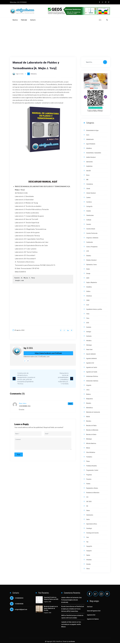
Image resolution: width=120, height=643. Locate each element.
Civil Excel (89, 606)
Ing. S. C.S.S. (28, 347)
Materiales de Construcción (93, 412)
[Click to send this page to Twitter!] (64, 330)
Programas (89, 475)
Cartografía (89, 206)
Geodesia (88, 327)
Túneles (88, 555)
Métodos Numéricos (91, 443)
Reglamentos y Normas (92, 488)
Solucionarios (89, 515)
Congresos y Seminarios (92, 238)
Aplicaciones (89, 162)
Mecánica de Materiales (92, 430)
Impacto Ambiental (91, 354)
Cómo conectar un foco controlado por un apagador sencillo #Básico (71, 624)
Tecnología (89, 528)
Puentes (88, 483)
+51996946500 (19, 604)
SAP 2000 (89, 501)
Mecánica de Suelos (91, 434)
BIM (87, 179)
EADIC (87, 278)
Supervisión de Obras (91, 524)
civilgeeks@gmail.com (21, 609)
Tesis (87, 537)
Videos (88, 568)
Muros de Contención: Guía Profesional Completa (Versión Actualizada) (71, 599)
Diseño (88, 269)
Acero (87, 135)
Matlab (88, 416)
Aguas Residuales (90, 144)
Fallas (87, 314)
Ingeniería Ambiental (91, 358)
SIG (87, 506)
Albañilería (89, 148)
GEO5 (87, 323)
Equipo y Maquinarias (91, 282)
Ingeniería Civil (90, 363)
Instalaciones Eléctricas (92, 376)
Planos (88, 461)
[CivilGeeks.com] (22, 11)
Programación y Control (92, 470)
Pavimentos (89, 457)
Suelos (88, 519)
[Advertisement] (60, 35)
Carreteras (89, 202)
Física (87, 318)
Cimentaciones (90, 215)
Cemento (88, 211)
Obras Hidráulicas (90, 452)
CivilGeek (88, 220)
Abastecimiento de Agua (92, 130)
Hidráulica (34, 74)
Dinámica (88, 255)
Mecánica (88, 421)
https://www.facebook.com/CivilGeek (48, 353)
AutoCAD (88, 170)
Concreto (88, 224)
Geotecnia (89, 336)
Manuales (88, 403)
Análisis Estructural (91, 157)
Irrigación (88, 385)
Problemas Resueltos (91, 466)
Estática (88, 291)
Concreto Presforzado (91, 233)
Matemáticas (89, 407)
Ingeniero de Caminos (93, 619)
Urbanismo (89, 559)
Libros (87, 390)
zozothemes (71, 641)
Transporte (89, 551)
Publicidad (24, 20)
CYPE (87, 251)
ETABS (87, 300)
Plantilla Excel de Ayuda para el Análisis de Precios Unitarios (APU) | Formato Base (72, 608)
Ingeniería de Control (91, 367)
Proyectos (88, 479)
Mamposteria (89, 399)
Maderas (88, 394)
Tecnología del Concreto (92, 533)
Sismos (88, 510)
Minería (88, 448)
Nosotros (15, 20)
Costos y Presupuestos (91, 247)
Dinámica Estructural (91, 260)
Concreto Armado (90, 229)
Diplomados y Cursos (91, 264)
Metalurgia (89, 439)
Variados (88, 564)
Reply (70, 403)
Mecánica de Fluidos (91, 425)
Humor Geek (89, 349)
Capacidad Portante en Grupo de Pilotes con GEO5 (51, 598)
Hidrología (89, 345)
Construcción (89, 242)
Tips (87, 542)
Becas (87, 175)
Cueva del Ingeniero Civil (93, 611)
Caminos (88, 197)
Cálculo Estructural (91, 193)
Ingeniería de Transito (91, 372)
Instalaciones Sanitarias (92, 381)
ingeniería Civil (91, 615)
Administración (90, 139)
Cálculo (88, 188)
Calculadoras (89, 184)
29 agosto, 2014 (19, 330)
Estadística (89, 287)
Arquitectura (89, 166)
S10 (87, 497)
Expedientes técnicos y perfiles (94, 309)
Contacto (33, 20)
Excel (87, 305)
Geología (88, 331)
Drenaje (88, 273)
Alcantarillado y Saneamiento (93, 153)
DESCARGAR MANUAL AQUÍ (43, 181)
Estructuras (89, 296)
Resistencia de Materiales (92, 492)
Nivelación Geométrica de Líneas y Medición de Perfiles (51, 608)
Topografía (89, 546)
